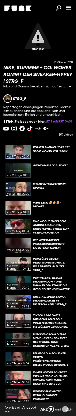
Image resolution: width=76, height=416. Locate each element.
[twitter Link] (22, 128)
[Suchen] (58, 8)
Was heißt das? (59, 121)
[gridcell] (38, 152)
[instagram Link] (14, 128)
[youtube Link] (6, 128)
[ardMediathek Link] (38, 128)
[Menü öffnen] (68, 8)
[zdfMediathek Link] (46, 128)
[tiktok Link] (30, 128)
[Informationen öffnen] (70, 87)
